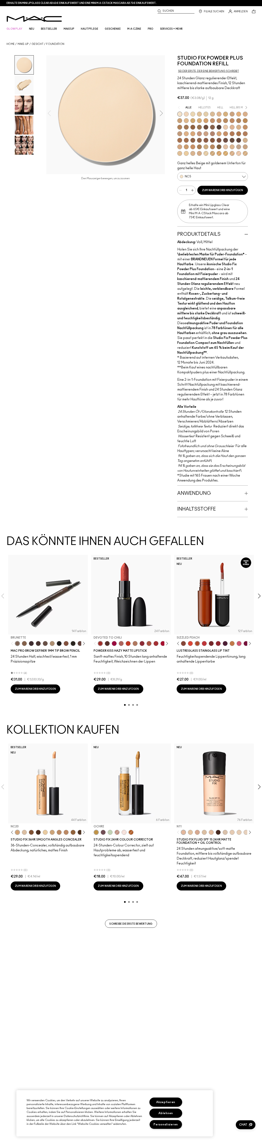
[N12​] (186, 153)
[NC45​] (232, 120)
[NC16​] (219, 114)
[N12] (197, 832)
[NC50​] (186, 127)
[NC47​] (179, 127)
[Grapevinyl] (225, 643)
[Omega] (52, 643)
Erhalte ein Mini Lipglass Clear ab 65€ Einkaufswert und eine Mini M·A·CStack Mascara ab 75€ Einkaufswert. (81, 3)
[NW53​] (205, 140)
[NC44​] (219, 120)
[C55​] (219, 146)
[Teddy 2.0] (121, 643)
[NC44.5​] (225, 120)
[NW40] (73, 832)
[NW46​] (179, 140)
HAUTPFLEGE (89, 29)
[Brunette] (17, 643)
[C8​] (199, 146)
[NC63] (80, 832)
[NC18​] (232, 114)
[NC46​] (245, 120)
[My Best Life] (128, 643)
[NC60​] (205, 127)
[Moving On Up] (149, 643)
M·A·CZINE (134, 29)
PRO (151, 29)
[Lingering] (45, 643)
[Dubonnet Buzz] (142, 643)
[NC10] (225, 832)
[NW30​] (205, 133)
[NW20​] (186, 133)
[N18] (211, 832)
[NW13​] (238, 127)
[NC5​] (179, 114)
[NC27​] (245, 114)
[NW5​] (225, 127)
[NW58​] (225, 140)
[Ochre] (96, 832)
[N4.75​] (245, 153)
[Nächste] (83, 643)
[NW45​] (245, 133)
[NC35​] (186, 120)
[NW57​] (219, 140)
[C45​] (212, 146)
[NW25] (59, 832)
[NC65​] (219, 127)
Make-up (23, 44)
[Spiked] (73, 643)
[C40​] (205, 146)
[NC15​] (212, 114)
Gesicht (37, 44)
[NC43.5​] (212, 120)
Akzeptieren (165, 1102)
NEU (31, 29)
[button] (245, 1125)
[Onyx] (59, 643)
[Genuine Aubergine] (31, 643)
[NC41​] (219, 153)
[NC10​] (186, 114)
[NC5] (24, 832)
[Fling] (24, 643)
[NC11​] (192, 114)
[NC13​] (205, 153)
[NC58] (31, 832)
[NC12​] (205, 114)
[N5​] (232, 146)
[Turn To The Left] (107, 643)
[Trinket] (232, 643)
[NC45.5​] (238, 120)
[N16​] (192, 153)
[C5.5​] (192, 146)
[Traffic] (190, 643)
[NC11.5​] (199, 114)
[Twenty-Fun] (114, 643)
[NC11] (45, 832)
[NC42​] (225, 153)
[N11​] (179, 153)
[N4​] (225, 146)
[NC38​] (199, 120)
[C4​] (232, 153)
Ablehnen (165, 1113)
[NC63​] (212, 127)
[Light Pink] (124, 832)
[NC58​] (199, 127)
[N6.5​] (245, 146)
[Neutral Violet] (103, 832)
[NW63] (218, 832)
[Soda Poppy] (246, 643)
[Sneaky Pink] (239, 643)
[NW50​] (199, 140)
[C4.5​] (179, 146)
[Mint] (110, 832)
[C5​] (186, 146)
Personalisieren (166, 1124)
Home (11, 44)
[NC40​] (205, 120)
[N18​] (199, 153)
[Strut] (80, 643)
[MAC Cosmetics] (34, 19)
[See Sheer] (204, 643)
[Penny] (66, 643)
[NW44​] (238, 133)
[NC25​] (238, 114)
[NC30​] (179, 120)
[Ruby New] (163, 643)
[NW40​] (225, 133)
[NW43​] (232, 133)
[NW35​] (219, 133)
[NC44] (66, 832)
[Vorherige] (13, 643)
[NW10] (239, 832)
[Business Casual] (211, 643)
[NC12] (246, 832)
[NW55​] (212, 140)
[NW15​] (245, 127)
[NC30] (52, 832)
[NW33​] (212, 133)
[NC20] (17, 832)
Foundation (55, 44)
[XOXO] (218, 643)
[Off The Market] (135, 643)
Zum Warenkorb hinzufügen (222, 190)
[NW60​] (232, 140)
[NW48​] (192, 140)
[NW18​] (179, 133)
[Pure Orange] (131, 832)
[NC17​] (225, 114)
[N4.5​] (238, 153)
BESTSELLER (49, 29)
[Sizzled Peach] (197, 643)
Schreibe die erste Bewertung (130, 924)
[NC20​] (212, 153)
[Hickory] (38, 643)
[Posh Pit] (183, 643)
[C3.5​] (245, 140)
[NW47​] (186, 140)
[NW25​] (199, 133)
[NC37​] (192, 120)
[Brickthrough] (156, 643)
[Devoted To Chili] (100, 643)
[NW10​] (232, 127)
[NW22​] (192, 133)
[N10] (190, 832)
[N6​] (238, 146)
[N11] (183, 832)
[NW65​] (238, 140)
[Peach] (117, 832)
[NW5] (232, 832)
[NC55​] (192, 127)
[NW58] (38, 832)
